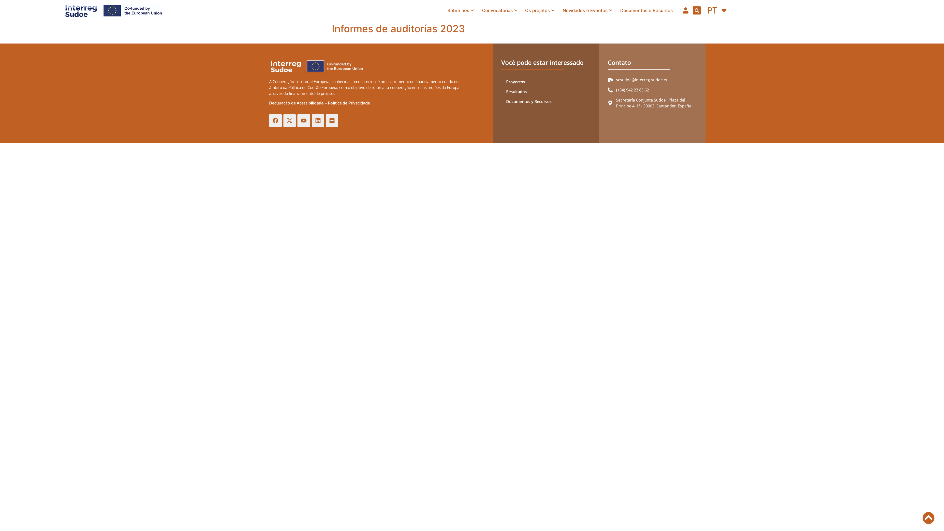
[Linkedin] (318, 120)
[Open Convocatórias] (515, 10)
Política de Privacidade (349, 103)
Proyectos (515, 82)
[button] (697, 10)
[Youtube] (303, 120)
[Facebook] (275, 120)
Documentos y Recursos (529, 101)
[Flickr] (332, 120)
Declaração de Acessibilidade (296, 103)
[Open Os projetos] (553, 10)
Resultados (516, 91)
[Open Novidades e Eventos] (610, 10)
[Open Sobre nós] (472, 10)
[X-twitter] (289, 120)
